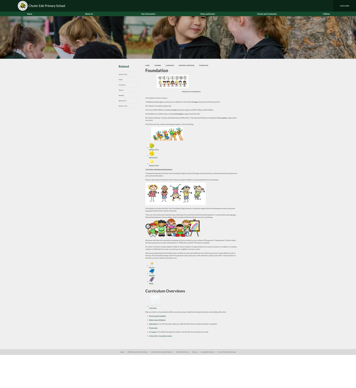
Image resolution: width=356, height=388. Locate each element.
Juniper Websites (167, 352)
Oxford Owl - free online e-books (160, 336)
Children (157, 65)
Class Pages (170, 65)
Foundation (203, 65)
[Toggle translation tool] (323, 6)
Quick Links (344, 6)
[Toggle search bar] (330, 6)
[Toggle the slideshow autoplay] (349, 32)
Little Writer (153, 324)
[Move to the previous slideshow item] (349, 37)
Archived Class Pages (186, 65)
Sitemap (194, 352)
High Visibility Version (182, 352)
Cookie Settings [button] (231, 352)
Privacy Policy (222, 352)
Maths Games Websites (157, 320)
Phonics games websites (157, 316)
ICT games (153, 332)
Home (147, 65)
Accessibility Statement (208, 352)
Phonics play (153, 328)
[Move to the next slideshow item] (349, 42)
